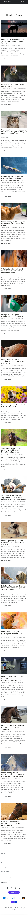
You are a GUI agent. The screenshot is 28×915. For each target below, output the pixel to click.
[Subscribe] (26, 877)
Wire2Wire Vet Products (13, 908)
